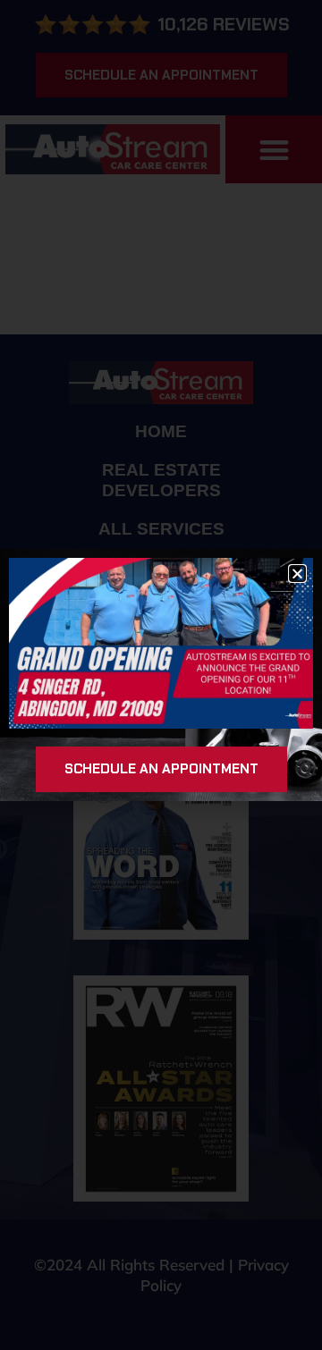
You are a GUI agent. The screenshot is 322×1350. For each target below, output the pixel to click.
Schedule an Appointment (161, 769)
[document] (161, 675)
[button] (297, 573)
